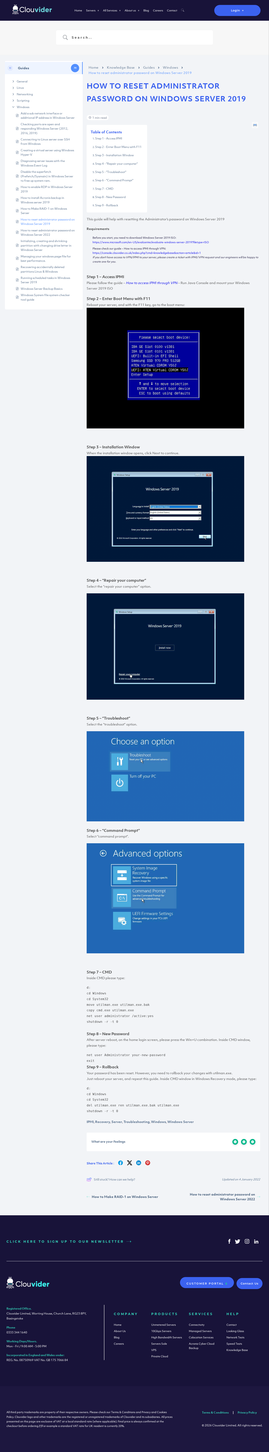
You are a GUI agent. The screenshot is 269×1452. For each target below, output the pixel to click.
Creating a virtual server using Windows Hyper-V (47, 152)
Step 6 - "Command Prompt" (114, 180)
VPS (154, 1350)
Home (78, 10)
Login (235, 10)
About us (130, 10)
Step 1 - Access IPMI (108, 138)
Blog (146, 10)
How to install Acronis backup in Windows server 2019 (42, 200)
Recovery (102, 1122)
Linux (20, 88)
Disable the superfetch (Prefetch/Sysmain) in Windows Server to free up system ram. (47, 176)
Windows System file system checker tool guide (45, 297)
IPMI (90, 1122)
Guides (149, 67)
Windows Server (180, 1122)
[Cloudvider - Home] (32, 13)
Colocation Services (201, 1337)
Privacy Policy (247, 1412)
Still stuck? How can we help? (114, 1179)
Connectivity (196, 1324)
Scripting (23, 100)
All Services (110, 10)
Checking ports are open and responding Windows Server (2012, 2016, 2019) (44, 128)
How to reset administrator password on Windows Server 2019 (48, 221)
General (22, 81)
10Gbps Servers (161, 1331)
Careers (158, 10)
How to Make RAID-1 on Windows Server (44, 211)
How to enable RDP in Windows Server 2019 (47, 189)
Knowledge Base (121, 67)
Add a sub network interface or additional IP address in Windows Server (48, 115)
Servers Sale (159, 1343)
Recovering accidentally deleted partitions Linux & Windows (42, 269)
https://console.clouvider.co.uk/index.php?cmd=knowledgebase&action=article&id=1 (147, 253)
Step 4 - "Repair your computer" (116, 163)
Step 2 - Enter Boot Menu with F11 (118, 147)
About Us (120, 1331)
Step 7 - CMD (104, 189)
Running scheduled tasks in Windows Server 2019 (45, 280)
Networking (25, 94)
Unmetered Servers (163, 1324)
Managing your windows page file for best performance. (46, 258)
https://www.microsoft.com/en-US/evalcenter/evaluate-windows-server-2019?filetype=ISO (151, 242)
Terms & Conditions (215, 1412)
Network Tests (235, 1337)
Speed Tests (234, 1343)
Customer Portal (205, 1283)
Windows (23, 107)
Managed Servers (200, 1331)
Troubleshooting (136, 1122)
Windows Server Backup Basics (41, 289)
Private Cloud (159, 1356)
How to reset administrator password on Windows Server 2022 (48, 232)
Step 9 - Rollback (106, 205)
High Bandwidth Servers (166, 1337)
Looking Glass (235, 1331)
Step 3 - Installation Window (114, 155)
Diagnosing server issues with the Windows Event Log (43, 163)
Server (116, 1122)
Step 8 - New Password (110, 197)
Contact (172, 10)
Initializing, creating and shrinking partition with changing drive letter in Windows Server (46, 245)
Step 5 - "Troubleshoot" (110, 172)
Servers (91, 10)
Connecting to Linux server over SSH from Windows (45, 141)
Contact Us (249, 1283)
